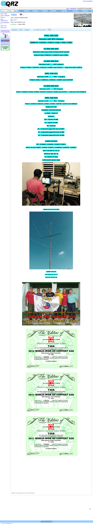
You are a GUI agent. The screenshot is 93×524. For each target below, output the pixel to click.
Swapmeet (58, 10)
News (31, 10)
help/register (73, 8)
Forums (40, 10)
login (67, 8)
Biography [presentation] (14, 29)
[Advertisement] (50, 509)
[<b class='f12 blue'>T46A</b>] (83, 26)
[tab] (14, 30)
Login (89, 10)
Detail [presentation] (20, 29)
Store (49, 10)
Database (21, 10)
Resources (70, 10)
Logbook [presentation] (27, 29)
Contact (80, 10)
